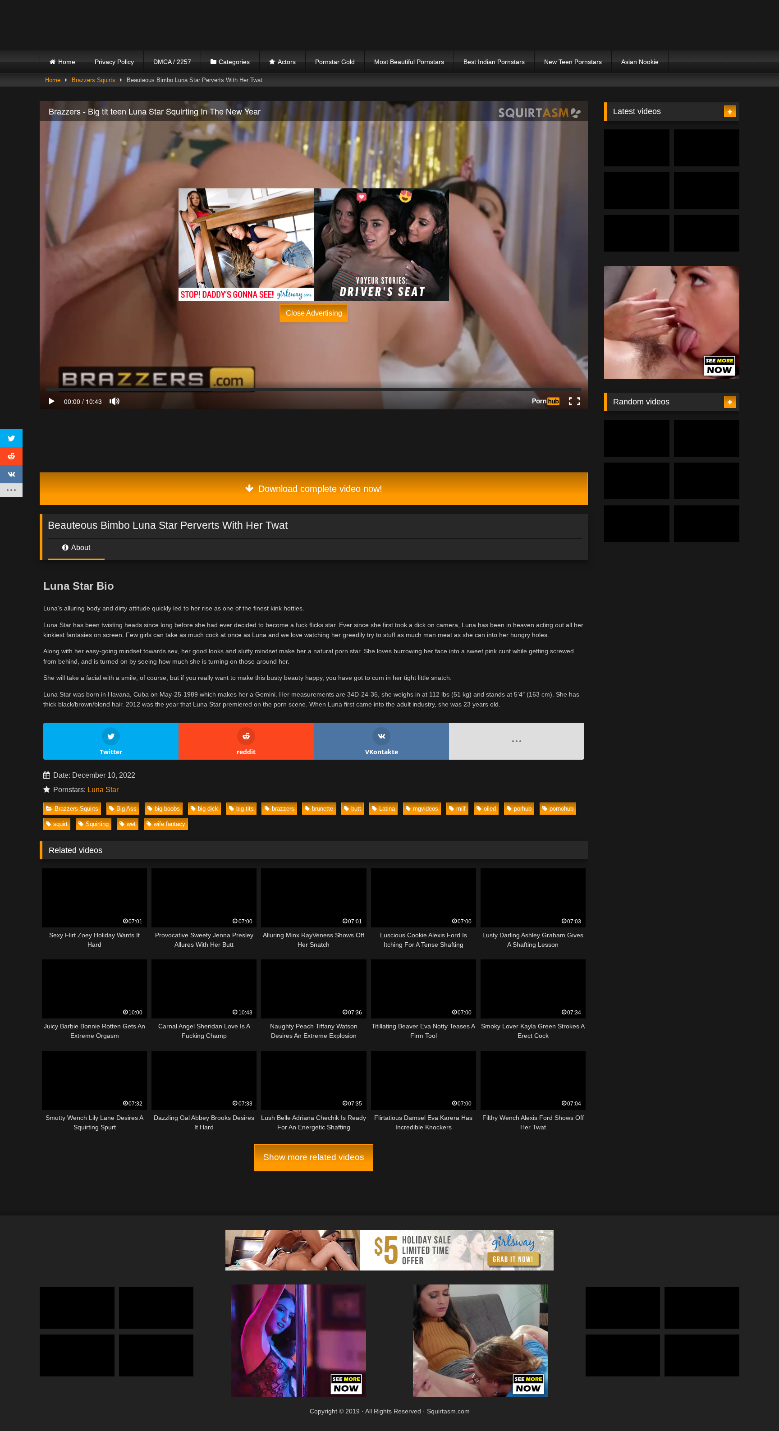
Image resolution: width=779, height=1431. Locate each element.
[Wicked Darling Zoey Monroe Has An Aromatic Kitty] (636, 190)
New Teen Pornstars (573, 61)
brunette (322, 808)
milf (461, 808)
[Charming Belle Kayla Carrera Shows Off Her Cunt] (623, 1355)
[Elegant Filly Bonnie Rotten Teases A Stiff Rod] (701, 1308)
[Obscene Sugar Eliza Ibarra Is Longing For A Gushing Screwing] (706, 190)
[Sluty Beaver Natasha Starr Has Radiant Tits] (706, 438)
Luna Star (103, 789)
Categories (234, 61)
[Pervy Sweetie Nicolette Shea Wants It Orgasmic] (706, 481)
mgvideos (425, 808)
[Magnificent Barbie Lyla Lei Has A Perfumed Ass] (701, 1355)
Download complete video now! (319, 489)
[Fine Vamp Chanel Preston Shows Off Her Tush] (623, 1308)
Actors (287, 61)
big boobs (167, 808)
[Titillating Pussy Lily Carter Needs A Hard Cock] (636, 481)
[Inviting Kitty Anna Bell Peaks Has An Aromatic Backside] (706, 233)
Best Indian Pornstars (494, 61)
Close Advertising (314, 313)
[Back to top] (751, 1404)
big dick (208, 808)
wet (131, 824)
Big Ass (126, 808)
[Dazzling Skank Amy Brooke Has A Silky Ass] (156, 1308)
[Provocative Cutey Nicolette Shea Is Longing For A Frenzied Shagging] (636, 233)
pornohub (561, 808)
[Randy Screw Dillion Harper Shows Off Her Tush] (636, 523)
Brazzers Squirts (93, 80)
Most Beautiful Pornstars (409, 61)
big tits (245, 808)
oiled (490, 808)
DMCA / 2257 (172, 61)
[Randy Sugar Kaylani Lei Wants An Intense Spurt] (706, 523)
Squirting (97, 824)
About (80, 547)
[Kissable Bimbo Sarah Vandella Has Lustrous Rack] (636, 438)
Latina (387, 808)
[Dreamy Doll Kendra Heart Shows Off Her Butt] (77, 1308)
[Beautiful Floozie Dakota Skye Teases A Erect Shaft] (156, 1355)
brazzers (283, 808)
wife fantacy (169, 824)
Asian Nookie (640, 61)
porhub (523, 808)
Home (66, 61)
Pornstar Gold (335, 61)
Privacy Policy (114, 61)
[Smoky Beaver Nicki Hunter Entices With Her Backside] (636, 147)
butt (356, 808)
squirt (60, 824)
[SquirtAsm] (107, 25)
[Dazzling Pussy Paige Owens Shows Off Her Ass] (706, 147)
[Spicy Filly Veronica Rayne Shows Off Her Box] (77, 1355)
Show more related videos (313, 1157)
